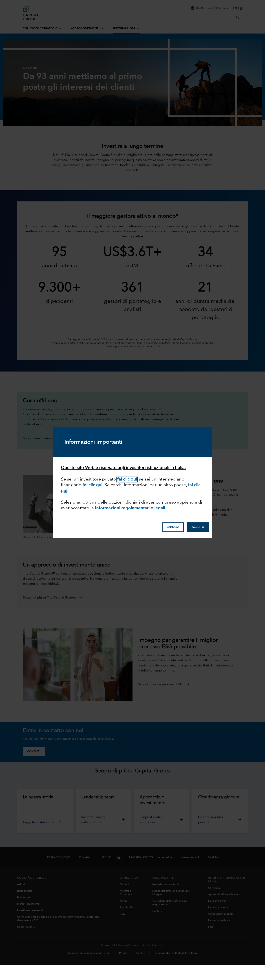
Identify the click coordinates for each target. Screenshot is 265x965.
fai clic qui (127, 479)
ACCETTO (198, 527)
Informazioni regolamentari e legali (130, 508)
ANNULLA (173, 527)
